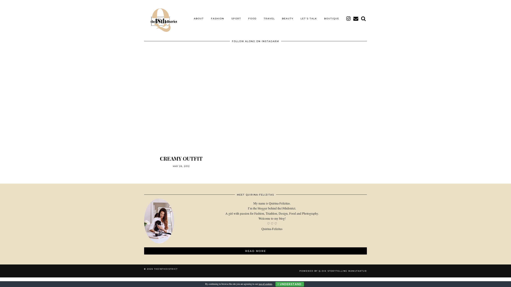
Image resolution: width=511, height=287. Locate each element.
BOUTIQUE (331, 18)
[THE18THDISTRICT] (161, 18)
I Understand (290, 284)
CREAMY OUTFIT (181, 158)
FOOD (252, 18)
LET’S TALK (309, 18)
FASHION (217, 18)
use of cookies (265, 283)
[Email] (356, 18)
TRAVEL (269, 18)
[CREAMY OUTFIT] (181, 105)
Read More (255, 251)
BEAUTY (287, 18)
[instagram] (348, 18)
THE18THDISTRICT (166, 269)
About (199, 18)
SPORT (236, 18)
